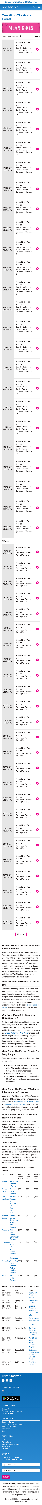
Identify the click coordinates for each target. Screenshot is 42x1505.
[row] (21, 50)
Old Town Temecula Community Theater (14, 1234)
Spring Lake (4, 1190)
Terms (4, 1440)
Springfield (6, 1261)
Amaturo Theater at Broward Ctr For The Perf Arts (13, 1205)
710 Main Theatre (13, 1278)
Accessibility (6, 1446)
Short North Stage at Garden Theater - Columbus (14, 1250)
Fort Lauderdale (6, 1198)
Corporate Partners (8, 1422)
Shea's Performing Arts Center (17, 1033)
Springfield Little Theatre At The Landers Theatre (14, 1267)
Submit (6, 1477)
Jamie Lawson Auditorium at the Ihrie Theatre (14, 1221)
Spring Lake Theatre (13, 1191)
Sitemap (5, 1449)
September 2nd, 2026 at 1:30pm (26, 1102)
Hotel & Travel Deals (9, 1427)
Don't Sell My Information (10, 1444)
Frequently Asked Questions (12, 1411)
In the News (6, 1429)
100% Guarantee (8, 1413)
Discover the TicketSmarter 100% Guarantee (21, 2)
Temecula (5, 1230)
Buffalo (5, 1276)
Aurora (4, 1181)
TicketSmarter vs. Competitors (13, 1424)
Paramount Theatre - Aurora (14, 1104)
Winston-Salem (5, 1217)
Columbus (6, 1242)
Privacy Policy (6, 1442)
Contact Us (6, 1409)
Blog (3, 1431)
